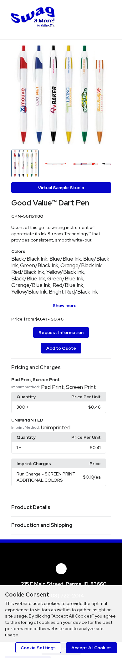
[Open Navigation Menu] (104, 18)
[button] (61, 367)
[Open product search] (92, 18)
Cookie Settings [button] (38, 647)
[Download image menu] (103, 52)
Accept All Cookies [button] (91, 647)
